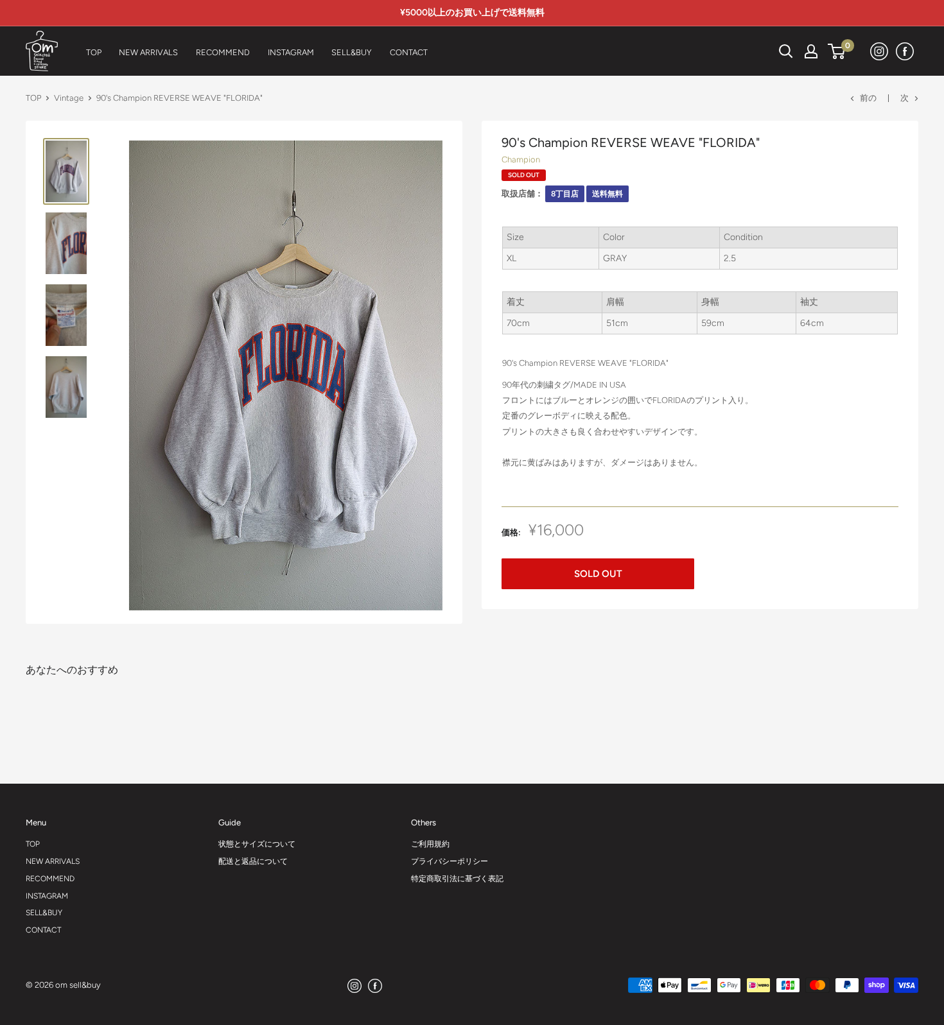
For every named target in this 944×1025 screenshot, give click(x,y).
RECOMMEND (50, 878)
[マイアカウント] (811, 51)
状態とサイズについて (256, 844)
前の (868, 98)
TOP (33, 98)
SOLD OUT (598, 574)
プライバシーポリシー (449, 861)
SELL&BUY (44, 912)
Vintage (68, 98)
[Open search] (786, 51)
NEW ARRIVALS (53, 861)
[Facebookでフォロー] (905, 51)
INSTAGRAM (47, 895)
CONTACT (43, 930)
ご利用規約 (430, 844)
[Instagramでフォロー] (879, 51)
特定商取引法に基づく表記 (457, 878)
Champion (521, 159)
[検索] (754, 51)
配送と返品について (253, 861)
